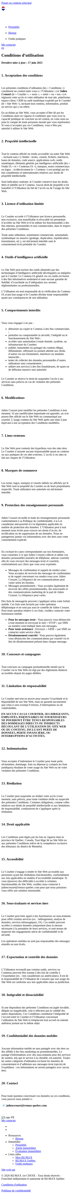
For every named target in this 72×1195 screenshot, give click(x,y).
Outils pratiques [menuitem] (17, 38)
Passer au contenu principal (16, 2)
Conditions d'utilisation (14, 1184)
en (2, 47)
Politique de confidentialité (16, 1190)
